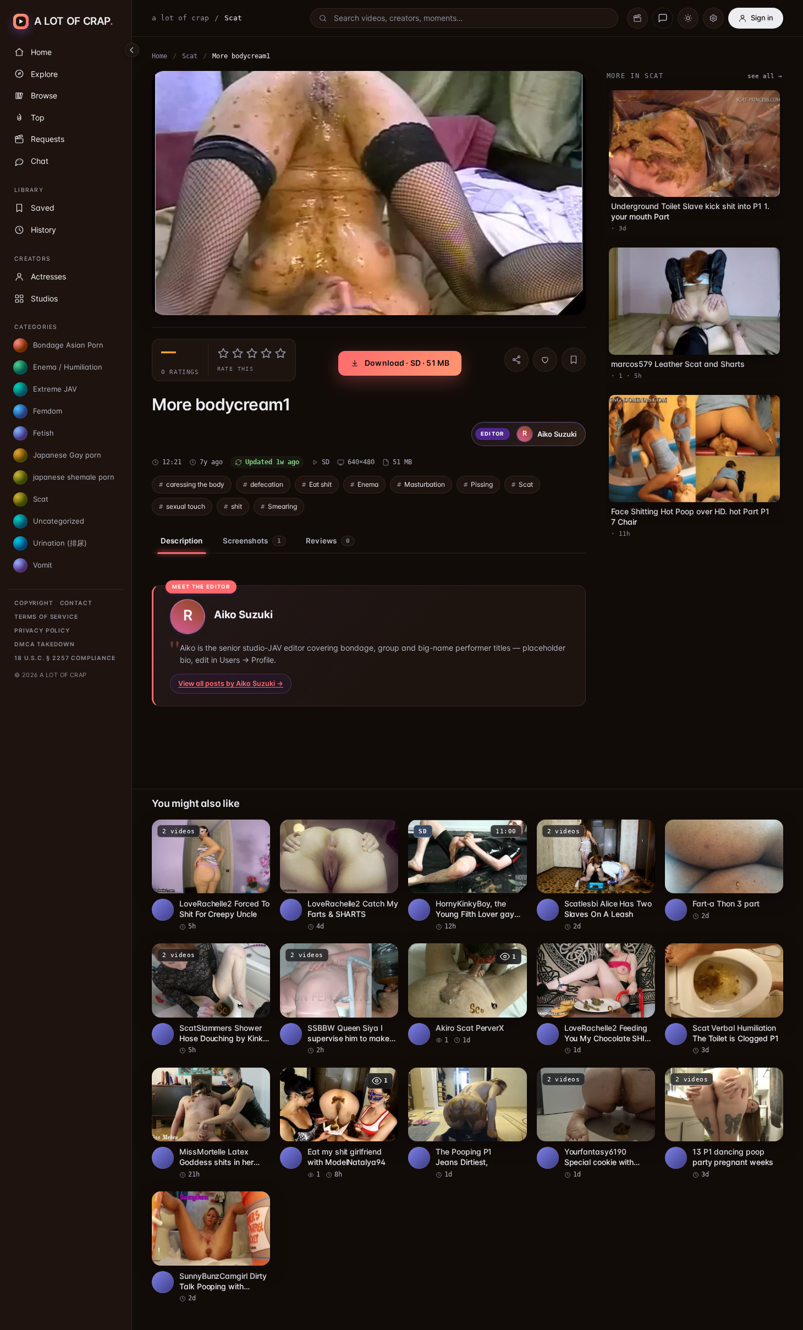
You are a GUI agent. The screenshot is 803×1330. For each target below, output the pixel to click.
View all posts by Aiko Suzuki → (230, 683)
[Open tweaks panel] (713, 18)
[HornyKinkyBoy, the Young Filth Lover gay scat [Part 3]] (467, 876)
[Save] (574, 360)
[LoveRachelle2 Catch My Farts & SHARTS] (339, 876)
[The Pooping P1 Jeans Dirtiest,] (467, 1124)
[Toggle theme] (688, 18)
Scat (189, 56)
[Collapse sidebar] (132, 50)
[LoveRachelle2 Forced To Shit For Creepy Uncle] (211, 876)
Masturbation (424, 484)
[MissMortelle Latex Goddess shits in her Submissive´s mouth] (211, 1124)
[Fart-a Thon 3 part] (724, 870)
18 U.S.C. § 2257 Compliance (65, 658)
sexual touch (185, 506)
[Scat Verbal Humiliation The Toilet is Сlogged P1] (724, 999)
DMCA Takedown (44, 644)
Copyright (33, 603)
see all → (764, 76)
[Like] (545, 360)
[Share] (516, 360)
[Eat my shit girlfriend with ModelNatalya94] (339, 1124)
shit (236, 506)
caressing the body (195, 484)
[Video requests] (637, 18)
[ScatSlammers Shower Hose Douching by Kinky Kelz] (211, 999)
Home (159, 56)
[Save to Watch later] (256, 831)
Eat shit (320, 484)
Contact (76, 603)
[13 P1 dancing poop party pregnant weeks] (724, 1124)
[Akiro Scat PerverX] (467, 994)
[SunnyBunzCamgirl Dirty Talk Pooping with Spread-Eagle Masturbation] (211, 1247)
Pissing (482, 484)
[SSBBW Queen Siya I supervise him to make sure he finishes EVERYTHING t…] (339, 999)
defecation (266, 484)
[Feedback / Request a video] (662, 18)
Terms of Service (46, 616)
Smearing (282, 506)
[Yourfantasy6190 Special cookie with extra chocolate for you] (596, 1124)
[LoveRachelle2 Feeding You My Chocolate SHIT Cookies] (596, 999)
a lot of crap (180, 18)
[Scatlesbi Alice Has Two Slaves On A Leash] (596, 876)
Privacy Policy (42, 630)
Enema (368, 484)
